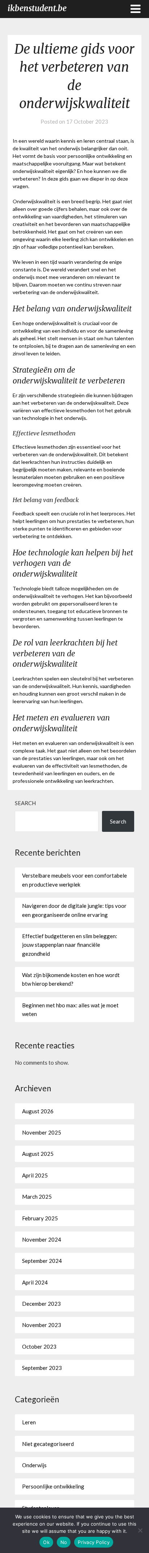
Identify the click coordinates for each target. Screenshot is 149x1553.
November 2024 (41, 1239)
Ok (46, 1542)
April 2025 (35, 1175)
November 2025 (41, 1132)
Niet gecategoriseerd (48, 1444)
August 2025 (38, 1153)
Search (25, 803)
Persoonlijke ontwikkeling (53, 1486)
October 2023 (39, 1346)
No (63, 1542)
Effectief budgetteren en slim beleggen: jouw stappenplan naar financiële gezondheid (69, 945)
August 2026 (38, 1111)
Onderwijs (34, 1465)
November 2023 (41, 1325)
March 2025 (37, 1196)
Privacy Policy (94, 1542)
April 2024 (35, 1282)
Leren (29, 1422)
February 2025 (40, 1218)
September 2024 (42, 1260)
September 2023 (42, 1368)
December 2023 (41, 1303)
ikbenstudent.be (37, 8)
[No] (140, 1530)
